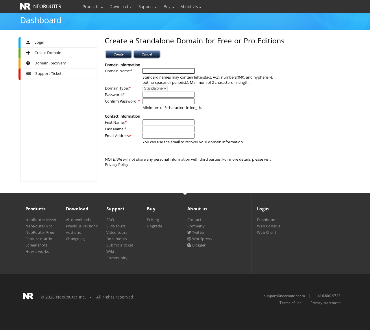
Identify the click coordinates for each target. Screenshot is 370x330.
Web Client (266, 232)
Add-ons (73, 232)
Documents (116, 238)
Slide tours (115, 226)
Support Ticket (48, 73)
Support (145, 6)
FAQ (110, 219)
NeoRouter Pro (39, 226)
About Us (189, 6)
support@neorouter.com (284, 295)
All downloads (78, 219)
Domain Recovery (50, 63)
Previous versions (82, 226)
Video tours (116, 232)
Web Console (268, 226)
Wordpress (201, 238)
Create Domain (47, 52)
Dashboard (267, 219)
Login (39, 42)
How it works (37, 251)
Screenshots (36, 245)
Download (119, 6)
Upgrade (154, 226)
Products (91, 6)
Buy (167, 6)
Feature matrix (38, 238)
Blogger (198, 245)
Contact (194, 219)
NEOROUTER (47, 6)
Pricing (153, 219)
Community (117, 257)
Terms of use (290, 303)
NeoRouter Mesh (40, 219)
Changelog (75, 238)
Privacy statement (325, 303)
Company (196, 226)
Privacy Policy (116, 164)
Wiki (110, 251)
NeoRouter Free (39, 232)
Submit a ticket (119, 245)
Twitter (198, 232)
